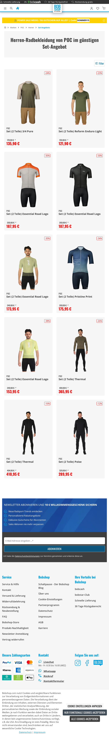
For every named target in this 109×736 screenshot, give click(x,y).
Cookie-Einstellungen (50, 599)
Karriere (43, 628)
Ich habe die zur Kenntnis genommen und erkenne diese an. (43, 556)
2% (25, 2)
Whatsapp (49, 671)
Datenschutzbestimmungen (27, 556)
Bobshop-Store (10, 622)
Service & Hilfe (10, 584)
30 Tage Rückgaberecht (88, 606)
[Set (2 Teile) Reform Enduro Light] (81, 102)
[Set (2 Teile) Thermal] (81, 350)
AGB (40, 622)
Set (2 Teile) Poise (70, 462)
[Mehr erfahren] (104, 20)
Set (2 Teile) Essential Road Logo (27, 214)
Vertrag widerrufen (13, 639)
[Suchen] (11, 8)
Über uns (43, 593)
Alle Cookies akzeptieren (84, 719)
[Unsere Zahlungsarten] (18, 671)
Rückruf (48, 676)
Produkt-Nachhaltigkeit (15, 628)
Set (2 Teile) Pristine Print (75, 296)
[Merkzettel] (98, 8)
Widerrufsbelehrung (13, 601)
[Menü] (5, 8)
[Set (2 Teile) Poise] (81, 433)
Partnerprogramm (48, 605)
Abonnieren (55, 549)
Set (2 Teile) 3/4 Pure (19, 131)
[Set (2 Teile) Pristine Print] (81, 268)
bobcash (79, 589)
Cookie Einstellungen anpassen (85, 706)
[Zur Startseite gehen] (57, 8)
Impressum (44, 616)
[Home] (5, 27)
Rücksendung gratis (84, 2)
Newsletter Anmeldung (15, 633)
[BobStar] (17, 8)
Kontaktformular (53, 681)
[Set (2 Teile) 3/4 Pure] (28, 102)
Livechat (49, 662)
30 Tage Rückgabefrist (58, 2)
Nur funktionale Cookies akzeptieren (84, 712)
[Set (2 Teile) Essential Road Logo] (28, 185)
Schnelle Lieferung (11, 2)
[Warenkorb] (104, 8)
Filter (101, 63)
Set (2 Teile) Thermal (72, 379)
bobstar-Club (82, 594)
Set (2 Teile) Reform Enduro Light (80, 131)
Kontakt (6, 590)
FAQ (4, 616)
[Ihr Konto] (92, 8)
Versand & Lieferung (13, 595)
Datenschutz (45, 610)
